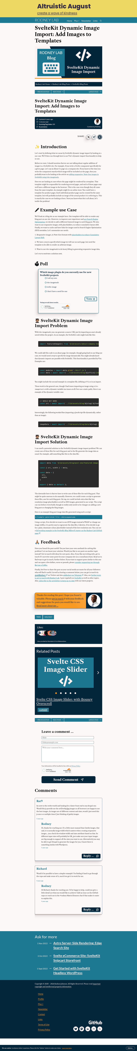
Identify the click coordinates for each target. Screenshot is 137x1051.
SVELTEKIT (48, 617)
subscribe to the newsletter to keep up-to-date (57, 581)
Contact (41, 1014)
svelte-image (52, 287)
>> (95, 92)
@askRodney (40, 575)
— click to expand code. (56, 517)
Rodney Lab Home (43, 84)
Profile (41, 999)
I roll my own (52, 278)
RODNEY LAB (47, 20)
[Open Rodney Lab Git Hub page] (95, 1021)
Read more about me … (47, 606)
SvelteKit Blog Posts (80, 84)
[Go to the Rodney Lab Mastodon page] (82, 1029)
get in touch (57, 599)
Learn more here (67, 1048)
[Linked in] (88, 1029)
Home (69, 21)
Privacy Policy (76, 766)
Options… (130, 1048)
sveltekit (43, 710)
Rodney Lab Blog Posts (61, 84)
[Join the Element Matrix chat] (94, 1029)
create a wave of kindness (57, 13)
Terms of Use (43, 1024)
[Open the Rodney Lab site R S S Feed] (100, 1029)
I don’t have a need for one (57, 291)
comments (43, 127)
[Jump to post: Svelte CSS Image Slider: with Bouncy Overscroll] (65, 672)
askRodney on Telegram (72, 575)
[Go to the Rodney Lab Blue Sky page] (76, 1029)
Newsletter (86, 21)
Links (95, 21)
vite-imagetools (53, 283)
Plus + (76, 21)
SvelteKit (78, 578)
